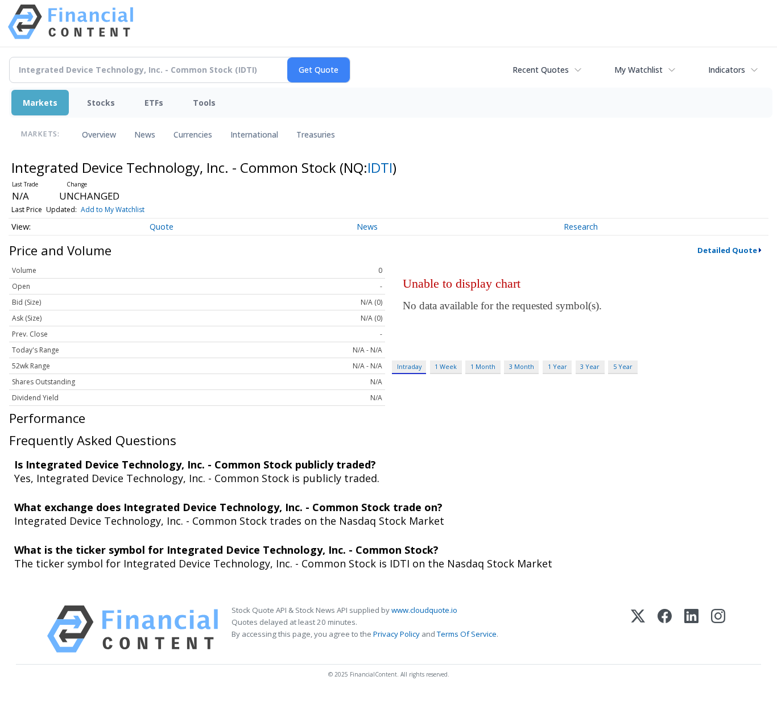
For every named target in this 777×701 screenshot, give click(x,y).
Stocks (101, 102)
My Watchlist (638, 69)
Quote (161, 226)
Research (581, 226)
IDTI (379, 167)
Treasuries (315, 134)
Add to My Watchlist (112, 209)
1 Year (557, 366)
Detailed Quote (727, 250)
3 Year (590, 366)
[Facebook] (664, 629)
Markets (40, 102)
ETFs (153, 102)
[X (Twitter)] (638, 629)
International (254, 134)
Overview (99, 134)
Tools (204, 102)
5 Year (623, 366)
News (144, 134)
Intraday (409, 366)
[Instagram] (718, 629)
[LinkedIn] (691, 629)
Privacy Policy (396, 634)
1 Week (446, 366)
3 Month (521, 366)
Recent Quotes (541, 69)
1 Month (482, 366)
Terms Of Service (467, 634)
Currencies (192, 134)
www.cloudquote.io (424, 610)
